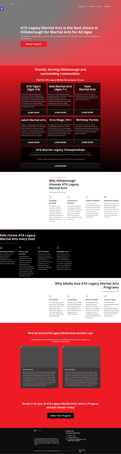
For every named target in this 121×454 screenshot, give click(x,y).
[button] (2, 9)
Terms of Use (72, 450)
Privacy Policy (64, 450)
